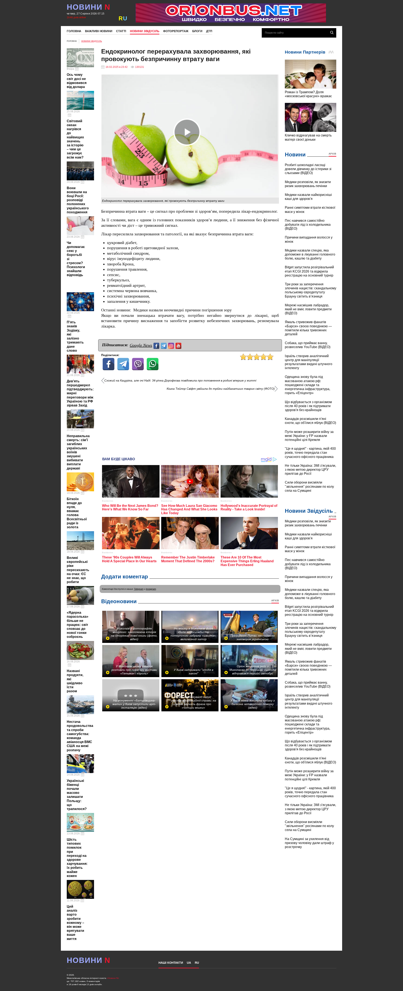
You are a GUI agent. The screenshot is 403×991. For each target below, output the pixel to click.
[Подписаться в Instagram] (171, 345)
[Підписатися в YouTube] (179, 345)
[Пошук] (331, 32)
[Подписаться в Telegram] (164, 345)
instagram (151, 589)
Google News (141, 345)
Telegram (138, 589)
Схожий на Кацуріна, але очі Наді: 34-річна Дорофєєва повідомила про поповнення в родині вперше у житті (180, 380)
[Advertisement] (190, 422)
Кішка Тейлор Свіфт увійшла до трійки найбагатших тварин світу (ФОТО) (221, 388)
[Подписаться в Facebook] (157, 345)
